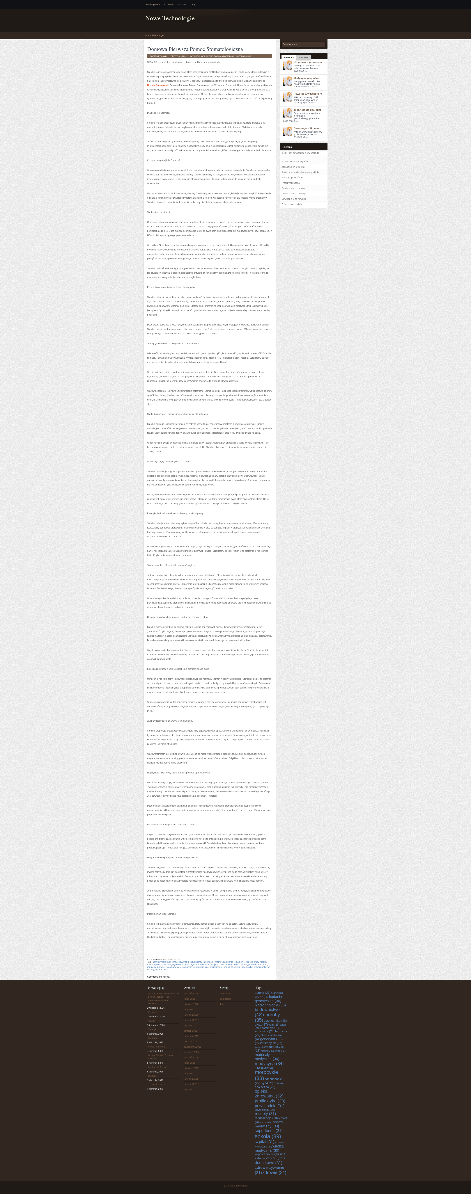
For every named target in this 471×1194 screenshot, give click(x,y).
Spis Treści (182, 4)
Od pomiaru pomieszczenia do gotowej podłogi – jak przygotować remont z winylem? (163, 998)
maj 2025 (188, 1073)
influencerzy (196, 962)
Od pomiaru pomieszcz (308, 61)
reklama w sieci (173, 967)
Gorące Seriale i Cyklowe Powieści (160, 1057)
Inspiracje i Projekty (158, 1067)
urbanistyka (247, 967)
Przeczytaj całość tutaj (292, 177)
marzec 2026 (190, 1020)
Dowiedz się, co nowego (293, 188)
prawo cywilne (240, 964)
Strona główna (152, 4)
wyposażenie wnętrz (270, 1154)
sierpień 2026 (191, 993)
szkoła (268, 1136)
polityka (214, 964)
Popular (289, 57)
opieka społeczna (269, 1085)
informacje (208, 962)
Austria (151, 1020)
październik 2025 (192, 1047)
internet (218, 962)
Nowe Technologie (170, 18)
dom (273, 1024)
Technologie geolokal (307, 109)
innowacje (261, 1047)
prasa (221, 964)
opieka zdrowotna (269, 1093)
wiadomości (161, 969)
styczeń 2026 (190, 1031)
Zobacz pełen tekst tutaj (293, 167)
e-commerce (269, 1027)
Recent (303, 57)
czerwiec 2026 (191, 1004)
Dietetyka (152, 1038)
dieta (261, 1024)
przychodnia (269, 1106)
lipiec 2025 (189, 1063)
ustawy (150, 969)
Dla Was (152, 1076)
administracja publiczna (164, 962)
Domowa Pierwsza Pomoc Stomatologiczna (195, 48)
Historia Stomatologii (157, 85)
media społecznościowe (159, 964)
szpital (264, 1141)
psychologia (265, 1109)
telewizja (235, 967)
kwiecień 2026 (191, 1015)
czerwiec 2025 (191, 1068)
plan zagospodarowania (197, 964)
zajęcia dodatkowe (270, 1160)
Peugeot (152, 1012)
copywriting (183, 962)
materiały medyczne (267, 1057)
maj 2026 (188, 1009)
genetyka (271, 1039)
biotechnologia (270, 1005)
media (263, 962)
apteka (262, 992)
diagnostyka (275, 1020)
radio (264, 964)
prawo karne (254, 964)
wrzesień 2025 (191, 1052)
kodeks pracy (252, 962)
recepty (265, 1113)
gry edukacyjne (268, 1043)
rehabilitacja (266, 1118)
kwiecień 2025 (191, 1079)
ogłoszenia (177, 964)
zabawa (263, 1158)
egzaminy (265, 1031)
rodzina (266, 1122)
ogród (267, 1083)
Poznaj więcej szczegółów (294, 161)
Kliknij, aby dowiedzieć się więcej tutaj (300, 153)
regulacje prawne (156, 967)
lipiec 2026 (189, 999)
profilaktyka (270, 1101)
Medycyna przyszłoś (306, 77)
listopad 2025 (191, 1041)
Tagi (194, 4)
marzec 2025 (190, 1084)
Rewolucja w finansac (307, 128)
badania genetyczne (268, 999)
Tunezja (152, 1029)
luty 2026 (188, 1025)
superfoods (269, 1130)
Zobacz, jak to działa (291, 204)
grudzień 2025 (191, 1036)
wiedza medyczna (269, 1148)
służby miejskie (201, 967)
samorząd (187, 967)
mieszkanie (264, 1067)
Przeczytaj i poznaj (290, 183)
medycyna (269, 1063)
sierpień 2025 (191, 1057)
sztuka (227, 967)
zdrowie (274, 1172)
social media (216, 967)
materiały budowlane (273, 1051)
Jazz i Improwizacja (158, 1084)
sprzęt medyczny (269, 1124)
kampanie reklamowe (234, 962)
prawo (229, 964)
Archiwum (168, 4)
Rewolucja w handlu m (308, 93)
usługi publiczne (262, 967)
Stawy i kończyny (156, 1046)
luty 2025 (188, 1089)
